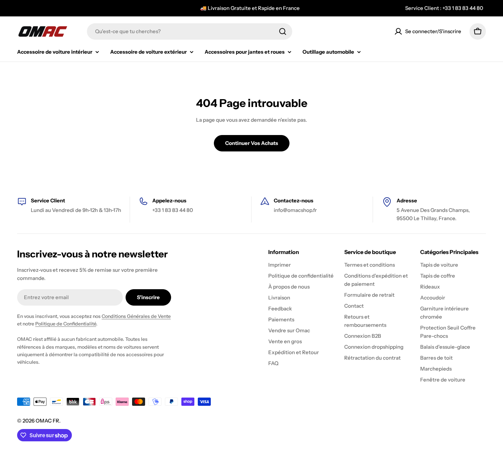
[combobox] (189, 31)
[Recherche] (283, 31)
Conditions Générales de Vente (136, 316)
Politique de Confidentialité (65, 324)
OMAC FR (47, 420)
